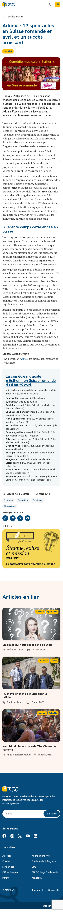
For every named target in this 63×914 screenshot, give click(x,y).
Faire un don (8, 867)
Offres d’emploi (10, 872)
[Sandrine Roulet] (3, 702)
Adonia (23, 359)
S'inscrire (52, 813)
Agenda (42, 713)
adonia (10, 500)
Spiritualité (52, 612)
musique (24, 500)
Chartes (6, 861)
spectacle (11, 506)
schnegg (39, 500)
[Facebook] (4, 836)
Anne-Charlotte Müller (19, 754)
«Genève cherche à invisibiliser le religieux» (24, 695)
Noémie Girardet (15, 649)
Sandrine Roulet (15, 702)
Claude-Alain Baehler (18, 494)
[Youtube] (27, 836)
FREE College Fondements (45, 872)
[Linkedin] (35, 836)
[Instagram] (12, 836)
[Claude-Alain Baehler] (3, 493)
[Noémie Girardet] (3, 649)
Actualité (8, 51)
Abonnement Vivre (41, 856)
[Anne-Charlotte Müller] (3, 754)
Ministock (37, 878)
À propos (6, 856)
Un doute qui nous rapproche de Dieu (27, 645)
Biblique (40, 612)
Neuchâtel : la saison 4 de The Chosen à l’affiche (29, 748)
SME (34, 867)
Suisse (54, 660)
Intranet (6, 878)
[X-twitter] (20, 836)
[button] (57, 4)
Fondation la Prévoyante (44, 861)
